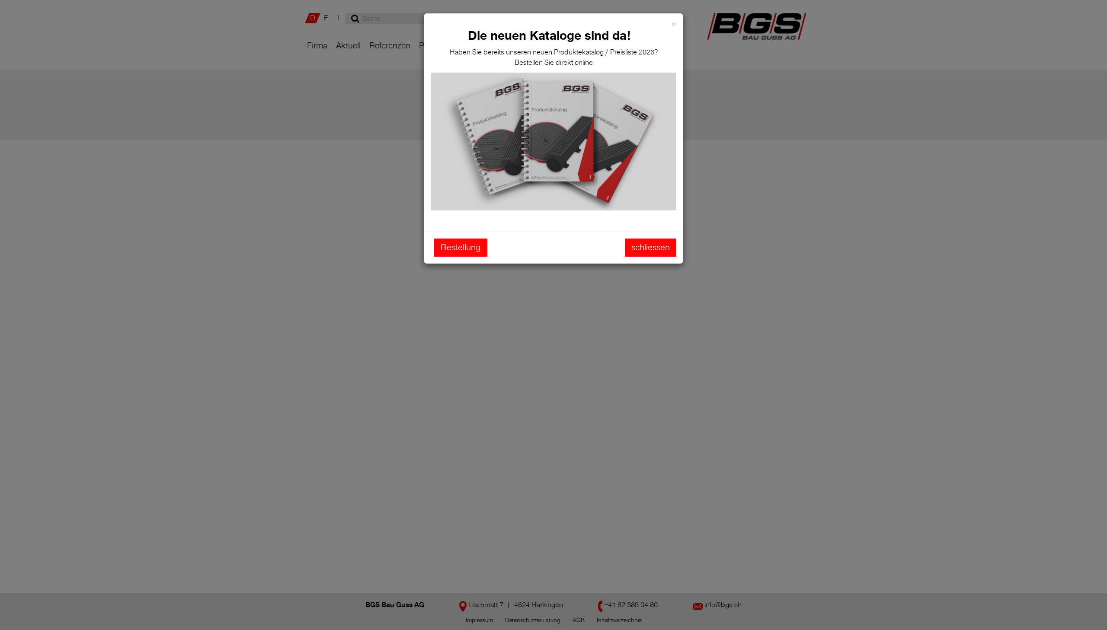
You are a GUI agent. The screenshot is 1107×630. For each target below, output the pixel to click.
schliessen (650, 247)
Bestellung (461, 247)
